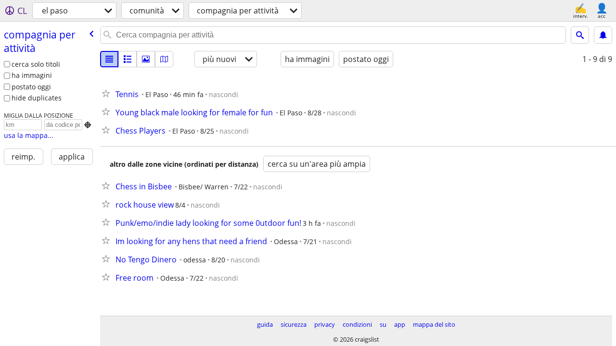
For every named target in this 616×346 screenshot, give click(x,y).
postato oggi (31, 86)
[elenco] (109, 59)
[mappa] (164, 59)
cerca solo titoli (36, 64)
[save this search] (603, 35)
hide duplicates (37, 97)
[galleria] (146, 59)
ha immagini (32, 75)
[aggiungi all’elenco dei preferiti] (108, 93)
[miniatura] (127, 59)
